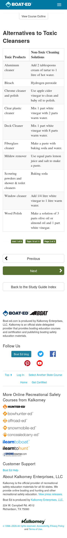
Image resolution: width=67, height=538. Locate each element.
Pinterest (27, 363)
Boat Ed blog (21, 354)
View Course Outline (34, 16)
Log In (20, 375)
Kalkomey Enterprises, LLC (47, 500)
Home (23, 382)
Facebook (53, 354)
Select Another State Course (45, 375)
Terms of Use (35, 529)
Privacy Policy (57, 525)
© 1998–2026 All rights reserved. (19, 525)
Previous (33, 258)
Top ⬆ (8, 375)
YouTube (40, 363)
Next (33, 270)
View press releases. (50, 494)
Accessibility (43, 525)
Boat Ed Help (10, 470)
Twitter (41, 354)
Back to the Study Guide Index (33, 286)
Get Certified (39, 382)
